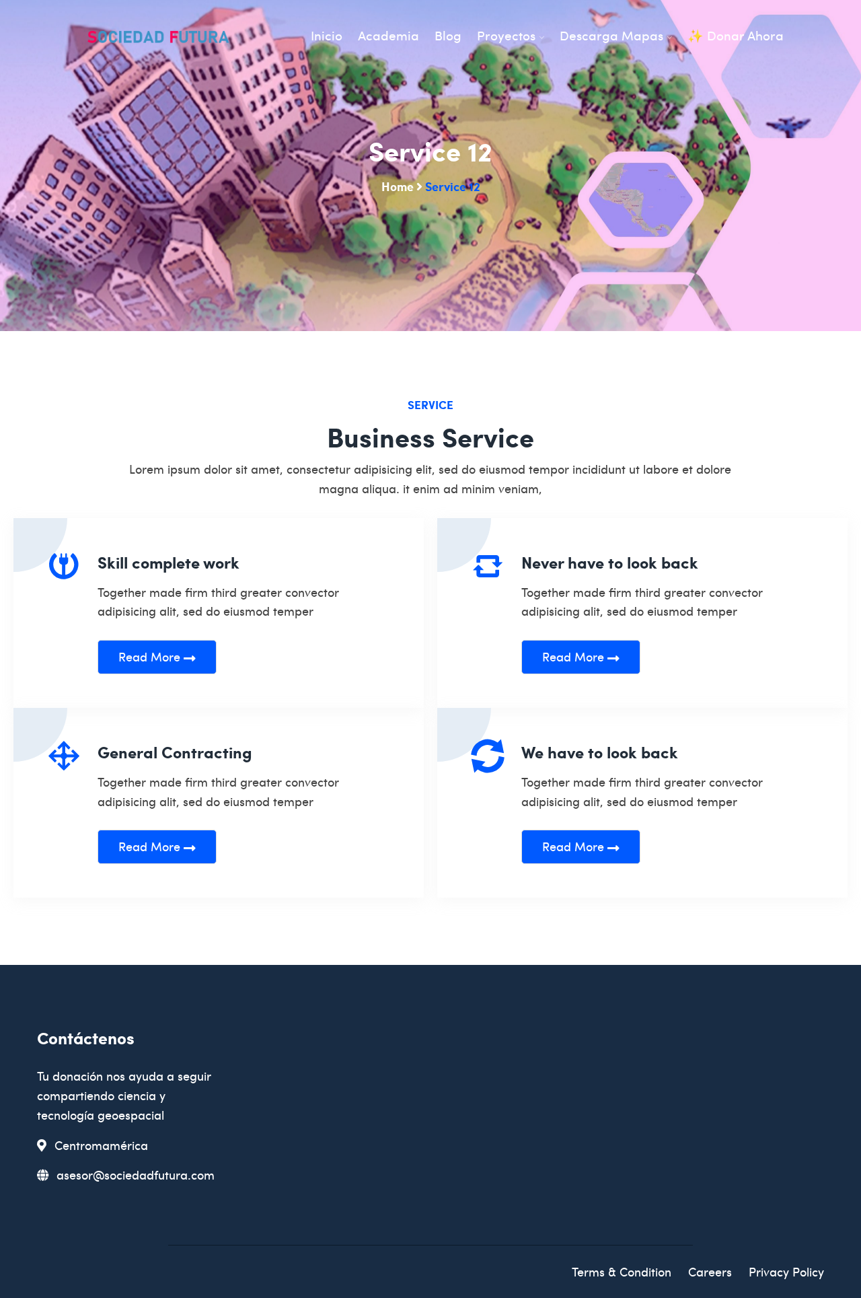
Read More (151, 656)
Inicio (326, 35)
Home (397, 186)
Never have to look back (609, 562)
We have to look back (599, 752)
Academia (388, 35)
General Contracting (175, 752)
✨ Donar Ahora (735, 35)
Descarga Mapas (611, 35)
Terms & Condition (621, 1271)
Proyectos (506, 35)
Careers (710, 1271)
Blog (448, 35)
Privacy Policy (786, 1271)
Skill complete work (168, 562)
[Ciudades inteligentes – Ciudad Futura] (158, 39)
